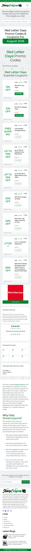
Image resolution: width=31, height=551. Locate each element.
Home (5, 517)
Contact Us (7, 521)
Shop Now (15, 302)
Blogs (5, 519)
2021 (10, 407)
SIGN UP (26, 482)
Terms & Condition (9, 525)
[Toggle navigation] (27, 5)
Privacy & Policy (8, 523)
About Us (6, 527)
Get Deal (18, 137)
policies (11, 460)
